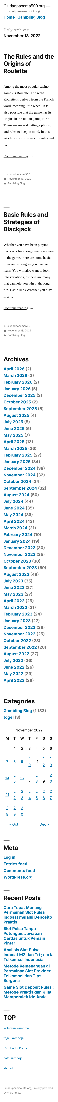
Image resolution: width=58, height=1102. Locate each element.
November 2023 (19, 554)
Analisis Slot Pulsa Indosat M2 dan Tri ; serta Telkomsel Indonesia (28, 954)
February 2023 (18, 614)
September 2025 (20, 408)
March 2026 (15, 375)
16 (22, 778)
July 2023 (13, 581)
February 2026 (18, 382)
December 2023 (19, 547)
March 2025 (15, 448)
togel (9, 717)
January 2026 (17, 388)
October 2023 (17, 561)
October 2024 (17, 481)
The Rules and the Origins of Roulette (29, 64)
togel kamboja (14, 1038)
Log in (9, 857)
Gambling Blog (31, 17)
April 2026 (14, 368)
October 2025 (17, 402)
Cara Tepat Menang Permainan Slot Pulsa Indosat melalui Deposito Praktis (28, 914)
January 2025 (17, 461)
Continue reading (18, 156)
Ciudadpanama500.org (24, 5)
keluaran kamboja (16, 1028)
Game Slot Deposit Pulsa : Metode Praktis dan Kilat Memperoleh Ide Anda (29, 992)
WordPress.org (18, 877)
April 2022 (14, 680)
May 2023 (13, 594)
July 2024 (13, 501)
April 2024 (14, 521)
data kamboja (13, 1058)
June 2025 (14, 428)
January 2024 (17, 541)
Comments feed (19, 870)
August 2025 (16, 415)
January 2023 (17, 620)
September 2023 (20, 567)
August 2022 (16, 653)
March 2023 (15, 607)
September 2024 (20, 488)
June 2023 (14, 587)
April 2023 (14, 600)
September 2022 (20, 647)
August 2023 (16, 574)
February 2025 (18, 455)
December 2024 (20, 468)
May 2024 (14, 514)
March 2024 (15, 527)
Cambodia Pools (15, 1048)
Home (9, 17)
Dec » (44, 824)
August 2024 (16, 494)
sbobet (8, 1068)
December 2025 (19, 395)
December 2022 (19, 627)
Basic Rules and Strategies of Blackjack (26, 222)
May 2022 (13, 673)
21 (7, 795)
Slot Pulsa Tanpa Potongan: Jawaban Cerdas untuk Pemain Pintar (24, 935)
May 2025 (13, 435)
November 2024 (20, 474)
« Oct (13, 824)
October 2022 (17, 640)
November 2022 (19, 633)
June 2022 (14, 667)
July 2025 (13, 421)
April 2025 (14, 441)
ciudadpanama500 (18, 174)
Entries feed (15, 863)
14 (7, 778)
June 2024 (14, 508)
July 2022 (13, 660)
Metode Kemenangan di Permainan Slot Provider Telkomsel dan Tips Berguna (27, 973)
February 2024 (18, 534)
